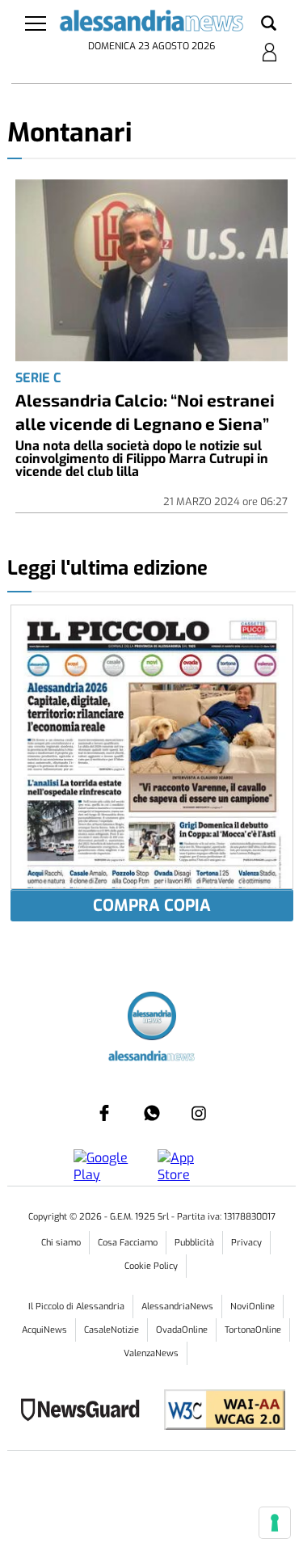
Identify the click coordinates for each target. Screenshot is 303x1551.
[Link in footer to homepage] (152, 1018)
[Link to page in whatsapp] (152, 1113)
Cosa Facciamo (128, 1243)
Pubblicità (194, 1243)
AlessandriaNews (177, 1306)
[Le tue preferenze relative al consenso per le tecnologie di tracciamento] (274, 1522)
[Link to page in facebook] (104, 1113)
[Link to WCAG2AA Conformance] (218, 1411)
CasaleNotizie (111, 1330)
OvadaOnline (182, 1330)
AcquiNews (44, 1330)
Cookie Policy (151, 1266)
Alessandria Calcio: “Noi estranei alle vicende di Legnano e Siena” (145, 411)
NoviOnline (252, 1306)
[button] (268, 24)
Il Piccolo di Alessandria (76, 1306)
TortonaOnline (253, 1330)
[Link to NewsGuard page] (85, 1411)
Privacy (246, 1243)
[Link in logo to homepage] (151, 23)
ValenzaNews (151, 1353)
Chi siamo (61, 1243)
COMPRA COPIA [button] (152, 906)
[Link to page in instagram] (199, 1113)
